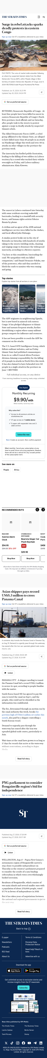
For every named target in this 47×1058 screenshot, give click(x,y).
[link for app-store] (14, 970)
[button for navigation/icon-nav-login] (38, 17)
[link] (14, 17)
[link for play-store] (32, 970)
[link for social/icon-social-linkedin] (41, 1043)
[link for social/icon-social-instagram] (18, 1043)
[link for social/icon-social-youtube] (29, 1043)
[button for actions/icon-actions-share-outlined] (41, 92)
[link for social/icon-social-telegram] (35, 1043)
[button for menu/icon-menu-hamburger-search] (43, 17)
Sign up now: (6, 37)
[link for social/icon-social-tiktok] (12, 1043)
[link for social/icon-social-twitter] (6, 1043)
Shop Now (11, 558)
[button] (38, 17)
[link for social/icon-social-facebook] (23, 1043)
